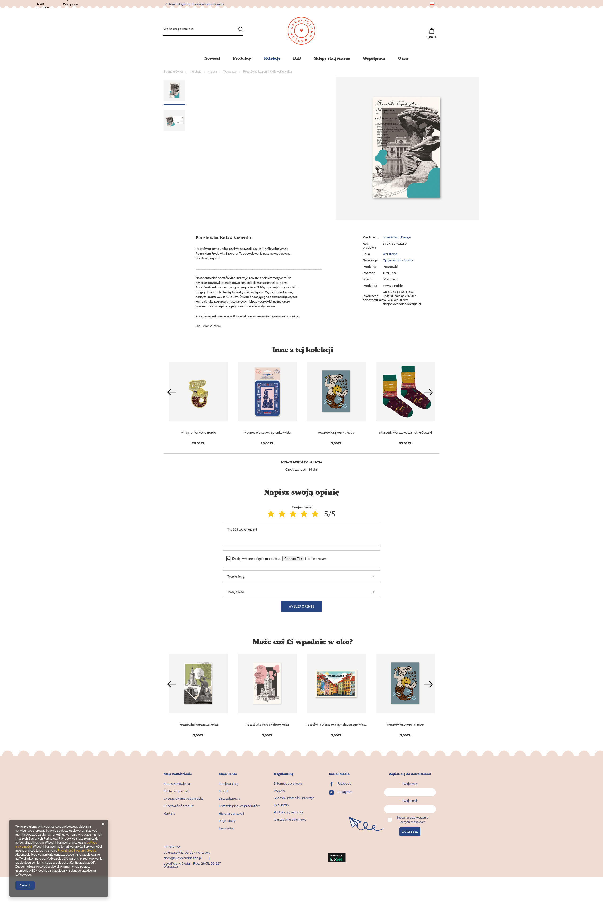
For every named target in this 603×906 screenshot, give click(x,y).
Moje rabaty (227, 821)
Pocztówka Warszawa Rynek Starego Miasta (336, 724)
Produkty (242, 58)
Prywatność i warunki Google (77, 850)
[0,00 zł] (431, 28)
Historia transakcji (231, 813)
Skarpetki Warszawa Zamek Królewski (405, 432)
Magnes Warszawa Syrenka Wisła (267, 432)
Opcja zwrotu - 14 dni (398, 260)
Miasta (212, 71)
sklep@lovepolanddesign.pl (183, 858)
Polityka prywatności (288, 812)
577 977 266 (172, 847)
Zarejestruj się (228, 784)
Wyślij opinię (301, 606)
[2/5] (283, 514)
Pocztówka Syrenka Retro (336, 432)
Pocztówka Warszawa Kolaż (198, 724)
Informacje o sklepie (288, 783)
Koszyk (223, 791)
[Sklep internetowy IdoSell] (336, 858)
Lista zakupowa (229, 798)
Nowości (212, 58)
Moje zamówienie (178, 774)
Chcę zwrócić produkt (179, 806)
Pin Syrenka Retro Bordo (198, 432)
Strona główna (173, 71)
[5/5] (316, 514)
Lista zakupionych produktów (239, 806)
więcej (220, 3)
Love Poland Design (397, 237)
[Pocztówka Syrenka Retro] (336, 391)
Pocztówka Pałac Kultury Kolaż (267, 724)
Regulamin (281, 805)
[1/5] (272, 514)
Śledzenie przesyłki (177, 791)
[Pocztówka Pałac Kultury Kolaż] (267, 683)
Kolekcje (272, 58)
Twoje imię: (410, 784)
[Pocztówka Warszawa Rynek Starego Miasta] (336, 683)
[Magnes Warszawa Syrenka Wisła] (267, 391)
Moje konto (228, 774)
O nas (403, 58)
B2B (297, 58)
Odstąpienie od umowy (290, 819)
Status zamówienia (177, 784)
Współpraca (374, 58)
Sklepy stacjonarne (332, 58)
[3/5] (294, 514)
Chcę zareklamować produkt (183, 798)
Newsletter (226, 828)
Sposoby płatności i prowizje (294, 798)
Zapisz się (410, 831)
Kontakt (169, 813)
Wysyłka (279, 790)
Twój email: (410, 801)
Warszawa (230, 71)
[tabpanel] (267, 401)
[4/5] (305, 514)
